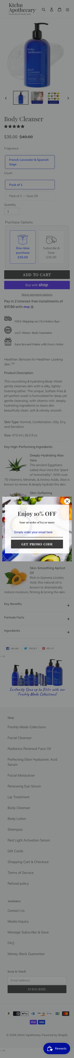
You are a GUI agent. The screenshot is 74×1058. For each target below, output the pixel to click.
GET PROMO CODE (37, 544)
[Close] (67, 501)
